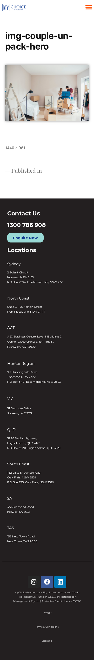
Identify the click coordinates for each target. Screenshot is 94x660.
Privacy (47, 612)
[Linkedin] (60, 582)
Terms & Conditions (47, 626)
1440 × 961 (15, 148)
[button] (88, 7)
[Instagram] (34, 582)
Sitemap (47, 640)
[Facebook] (47, 582)
